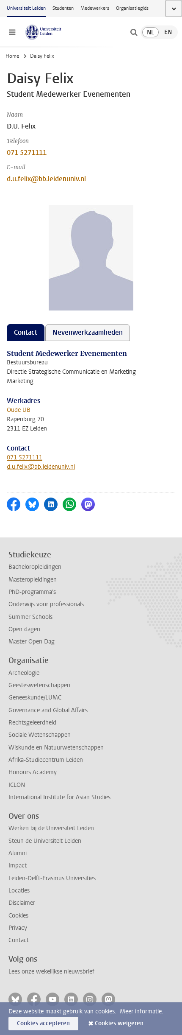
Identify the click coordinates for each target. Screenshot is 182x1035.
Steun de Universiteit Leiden (44, 841)
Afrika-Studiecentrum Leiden (45, 760)
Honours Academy (32, 772)
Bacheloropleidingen (34, 567)
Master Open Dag (31, 642)
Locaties (19, 891)
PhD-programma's (32, 592)
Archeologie (23, 673)
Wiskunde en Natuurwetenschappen (56, 748)
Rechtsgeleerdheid (32, 723)
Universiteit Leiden (26, 8)
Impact (17, 866)
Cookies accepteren (43, 1023)
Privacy (17, 928)
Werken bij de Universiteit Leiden (51, 828)
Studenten (63, 8)
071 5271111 (27, 152)
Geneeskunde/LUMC (34, 698)
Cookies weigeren (119, 1023)
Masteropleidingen (32, 580)
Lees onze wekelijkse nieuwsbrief (51, 972)
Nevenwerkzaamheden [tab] (87, 332)
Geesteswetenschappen (39, 685)
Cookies (18, 916)
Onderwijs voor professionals (46, 604)
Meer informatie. (141, 1011)
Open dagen (24, 629)
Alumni (17, 853)
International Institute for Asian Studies (59, 797)
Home (12, 56)
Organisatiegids (132, 8)
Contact (18, 940)
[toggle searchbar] (134, 32)
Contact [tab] (25, 332)
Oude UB (18, 410)
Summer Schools (30, 617)
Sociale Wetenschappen (39, 735)
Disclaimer (21, 903)
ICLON (16, 785)
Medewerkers (94, 8)
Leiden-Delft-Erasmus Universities (52, 878)
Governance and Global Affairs (48, 710)
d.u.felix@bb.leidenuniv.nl (46, 178)
